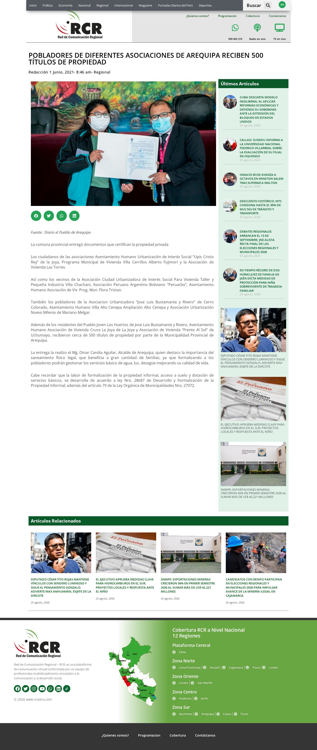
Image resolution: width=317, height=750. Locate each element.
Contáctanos (277, 16)
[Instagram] (33, 688)
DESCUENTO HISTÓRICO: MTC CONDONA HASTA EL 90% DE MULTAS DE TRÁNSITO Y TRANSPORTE (261, 207)
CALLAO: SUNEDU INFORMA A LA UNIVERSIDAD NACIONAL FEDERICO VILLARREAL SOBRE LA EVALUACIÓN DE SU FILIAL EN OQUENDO (261, 148)
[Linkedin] (58, 688)
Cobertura (253, 16)
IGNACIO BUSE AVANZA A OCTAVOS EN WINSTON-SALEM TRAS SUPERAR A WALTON (261, 179)
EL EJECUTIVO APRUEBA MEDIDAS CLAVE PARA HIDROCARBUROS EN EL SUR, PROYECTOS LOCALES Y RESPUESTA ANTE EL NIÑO (252, 428)
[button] (268, 5)
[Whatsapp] (50, 688)
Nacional (84, 5)
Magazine (145, 5)
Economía (65, 5)
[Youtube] (42, 688)
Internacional (123, 5)
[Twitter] (25, 688)
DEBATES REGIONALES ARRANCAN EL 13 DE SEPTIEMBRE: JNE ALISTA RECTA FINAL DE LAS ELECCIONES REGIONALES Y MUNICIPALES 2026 (259, 241)
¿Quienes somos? (197, 16)
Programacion (227, 16)
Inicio (33, 5)
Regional (102, 5)
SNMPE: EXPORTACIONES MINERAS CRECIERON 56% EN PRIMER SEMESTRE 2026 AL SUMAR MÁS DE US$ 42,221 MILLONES (253, 493)
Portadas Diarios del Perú (175, 5)
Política (48, 5)
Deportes (205, 5)
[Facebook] (17, 688)
